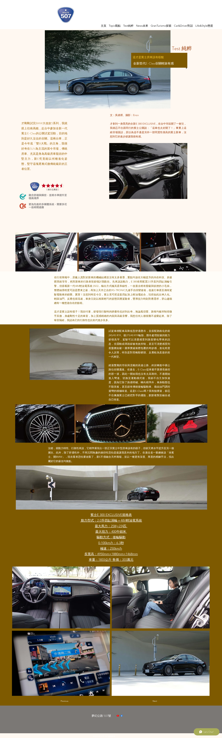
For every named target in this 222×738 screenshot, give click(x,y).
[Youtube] (118, 715)
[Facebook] (121, 715)
